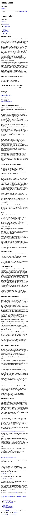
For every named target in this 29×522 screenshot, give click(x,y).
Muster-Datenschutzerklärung (7, 496)
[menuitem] (4, 29)
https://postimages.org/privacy (7, 478)
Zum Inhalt (3, 8)
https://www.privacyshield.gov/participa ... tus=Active (12, 431)
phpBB (7, 510)
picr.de (15, 492)
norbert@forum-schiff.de (6, 95)
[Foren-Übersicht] (5, 24)
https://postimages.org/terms (7, 473)
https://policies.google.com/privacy (8, 457)
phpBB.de (16, 512)
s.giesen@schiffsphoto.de (6, 101)
